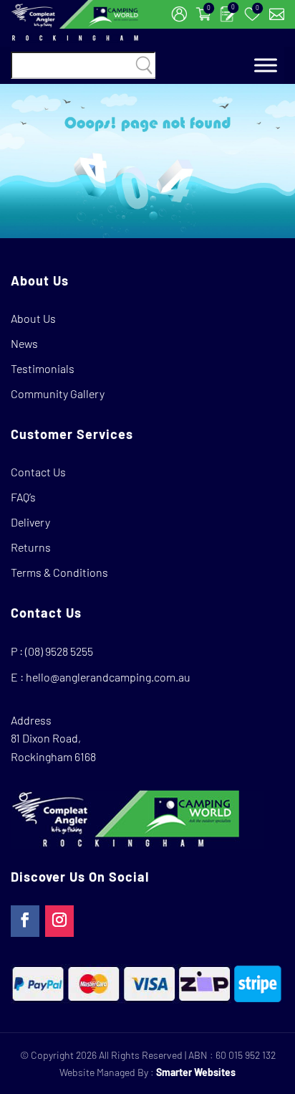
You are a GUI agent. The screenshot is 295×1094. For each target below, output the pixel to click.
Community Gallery (58, 393)
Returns (31, 547)
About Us (33, 318)
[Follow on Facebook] (25, 921)
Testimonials (42, 368)
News (24, 343)
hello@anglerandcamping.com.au (108, 677)
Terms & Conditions (59, 572)
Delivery (30, 522)
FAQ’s (23, 497)
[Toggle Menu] (265, 65)
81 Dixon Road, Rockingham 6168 (53, 747)
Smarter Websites (196, 1072)
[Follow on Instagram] (59, 921)
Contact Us (38, 471)
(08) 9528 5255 (59, 651)
